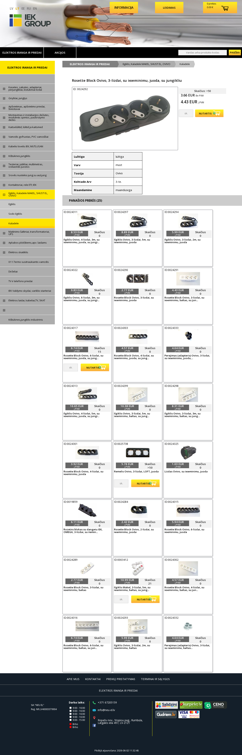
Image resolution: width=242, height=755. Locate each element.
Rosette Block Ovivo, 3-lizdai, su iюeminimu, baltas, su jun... (184, 299)
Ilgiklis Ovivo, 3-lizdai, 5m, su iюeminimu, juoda (132, 241)
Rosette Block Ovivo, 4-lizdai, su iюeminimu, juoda (83, 473)
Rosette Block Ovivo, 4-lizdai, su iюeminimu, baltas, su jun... (184, 589)
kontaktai (93, 679)
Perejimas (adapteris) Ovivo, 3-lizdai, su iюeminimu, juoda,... (187, 357)
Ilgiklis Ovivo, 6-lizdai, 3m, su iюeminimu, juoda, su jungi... (82, 299)
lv (11, 8)
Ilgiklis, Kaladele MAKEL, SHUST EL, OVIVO (146, 64)
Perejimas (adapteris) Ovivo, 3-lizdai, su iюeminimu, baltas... (187, 647)
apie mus (73, 679)
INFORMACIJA (123, 7)
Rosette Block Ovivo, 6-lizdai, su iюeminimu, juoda (184, 531)
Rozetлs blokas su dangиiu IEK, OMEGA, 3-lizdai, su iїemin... (83, 531)
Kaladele (185, 64)
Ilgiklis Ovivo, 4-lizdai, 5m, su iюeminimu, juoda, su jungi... (82, 415)
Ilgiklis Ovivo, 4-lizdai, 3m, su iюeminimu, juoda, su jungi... (82, 241)
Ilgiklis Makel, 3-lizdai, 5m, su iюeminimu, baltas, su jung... (132, 589)
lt (17, 8)
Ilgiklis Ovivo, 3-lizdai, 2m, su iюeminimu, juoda (182, 241)
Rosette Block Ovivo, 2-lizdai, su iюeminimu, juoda (134, 531)
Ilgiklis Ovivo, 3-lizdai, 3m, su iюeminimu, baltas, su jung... (182, 415)
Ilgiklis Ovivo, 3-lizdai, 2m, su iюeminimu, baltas (132, 647)
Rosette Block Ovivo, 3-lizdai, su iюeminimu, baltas (83, 589)
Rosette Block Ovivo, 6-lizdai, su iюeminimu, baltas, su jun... (83, 647)
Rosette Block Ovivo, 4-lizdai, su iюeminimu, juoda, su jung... (134, 357)
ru (29, 8)
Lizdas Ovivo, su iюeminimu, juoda (186, 471)
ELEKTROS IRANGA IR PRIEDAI (22, 52)
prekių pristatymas (120, 679)
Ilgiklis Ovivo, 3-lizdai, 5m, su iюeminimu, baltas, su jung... (132, 415)
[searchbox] (202, 52)
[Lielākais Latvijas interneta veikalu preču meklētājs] (191, 707)
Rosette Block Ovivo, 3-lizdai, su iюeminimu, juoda (134, 299)
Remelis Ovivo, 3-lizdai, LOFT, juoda (136, 471)
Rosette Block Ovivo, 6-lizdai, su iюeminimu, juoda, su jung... (83, 357)
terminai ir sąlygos (155, 679)
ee (23, 8)
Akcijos (60, 52)
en (35, 8)
